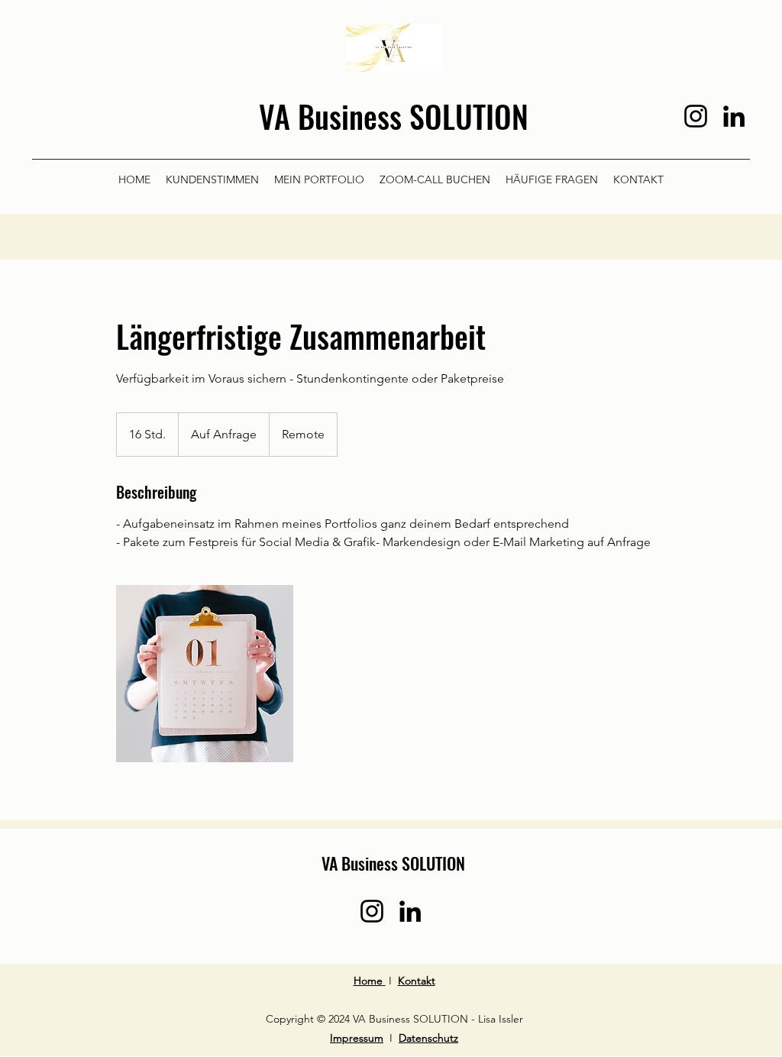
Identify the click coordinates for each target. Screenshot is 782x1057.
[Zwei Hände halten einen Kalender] (204, 673)
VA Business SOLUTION (393, 116)
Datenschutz (428, 1038)
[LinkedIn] (734, 116)
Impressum (356, 1038)
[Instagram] (695, 116)
